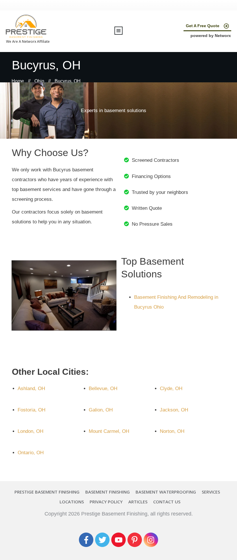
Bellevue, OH (103, 388)
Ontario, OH (31, 452)
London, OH (30, 431)
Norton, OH (172, 431)
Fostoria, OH (31, 410)
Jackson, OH (174, 410)
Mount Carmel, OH (109, 431)
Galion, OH (101, 410)
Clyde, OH (171, 388)
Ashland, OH (31, 388)
